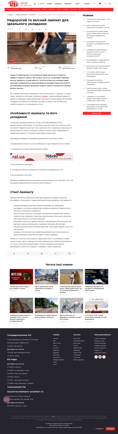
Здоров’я (56, 350)
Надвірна (66, 9)
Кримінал (56, 352)
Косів (59, 9)
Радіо (78, 3)
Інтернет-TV (98, 350)
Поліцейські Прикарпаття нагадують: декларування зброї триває (94, 288)
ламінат (45, 96)
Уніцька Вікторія (16, 68)
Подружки (76, 350)
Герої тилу (76, 338)
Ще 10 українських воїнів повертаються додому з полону (44, 288)
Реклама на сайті (99, 340)
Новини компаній (58, 359)
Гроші (55, 345)
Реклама (12, 60)
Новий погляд (77, 348)
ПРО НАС (86, 9)
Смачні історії (77, 352)
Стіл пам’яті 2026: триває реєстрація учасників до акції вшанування (95, 317)
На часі (75, 345)
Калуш (44, 9)
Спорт (55, 362)
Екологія (56, 348)
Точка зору (77, 357)
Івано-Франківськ (13, 9)
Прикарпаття (26, 9)
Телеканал (67, 3)
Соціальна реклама (100, 345)
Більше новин (97, 113)
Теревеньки (77, 355)
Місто (55, 364)
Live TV (42, 3)
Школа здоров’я (78, 359)
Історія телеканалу (100, 338)
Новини (49, 3)
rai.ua (24, 3)
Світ (79, 9)
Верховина (36, 9)
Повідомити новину (100, 352)
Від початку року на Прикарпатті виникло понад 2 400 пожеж (70, 317)
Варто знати (57, 343)
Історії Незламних (78, 340)
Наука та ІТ (56, 357)
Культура (56, 355)
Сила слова (76, 343)
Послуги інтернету (100, 348)
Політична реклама (100, 343)
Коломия (52, 9)
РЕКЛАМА (87, 3)
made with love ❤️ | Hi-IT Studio (59, 425)
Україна (73, 9)
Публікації (58, 3)
